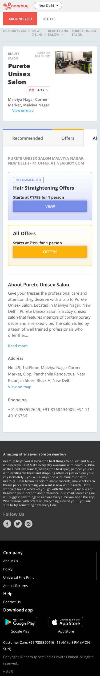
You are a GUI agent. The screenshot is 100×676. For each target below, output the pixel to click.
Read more (18, 345)
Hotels (49, 19)
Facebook (7, 524)
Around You (20, 19)
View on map (23, 110)
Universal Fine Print (18, 577)
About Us (10, 560)
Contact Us (12, 601)
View (50, 206)
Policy (8, 569)
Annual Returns (15, 585)
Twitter (18, 524)
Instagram (29, 524)
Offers (50, 251)
